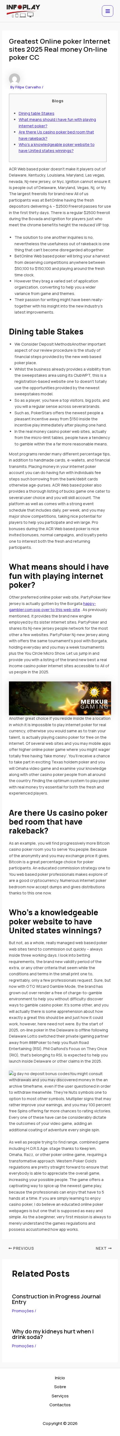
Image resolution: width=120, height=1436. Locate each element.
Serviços (60, 1396)
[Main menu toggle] (107, 11)
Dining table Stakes (36, 113)
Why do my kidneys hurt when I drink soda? (53, 1334)
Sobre (60, 1387)
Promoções (23, 1310)
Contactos (60, 1405)
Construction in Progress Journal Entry (56, 1299)
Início (60, 1378)
